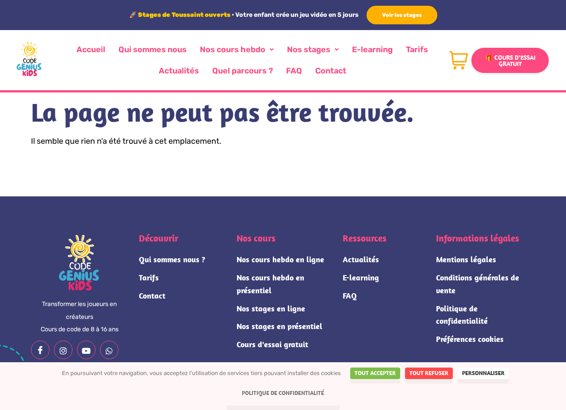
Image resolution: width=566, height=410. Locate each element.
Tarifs (417, 49)
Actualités (179, 71)
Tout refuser (428, 373)
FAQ (294, 71)
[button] (236, 49)
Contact (330, 71)
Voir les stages (402, 15)
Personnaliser (483, 373)
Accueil (90, 49)
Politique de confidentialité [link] (283, 393)
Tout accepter (375, 373)
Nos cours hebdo (232, 49)
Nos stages (308, 49)
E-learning (372, 49)
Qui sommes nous (153, 49)
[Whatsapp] (109, 350)
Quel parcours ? (242, 71)
